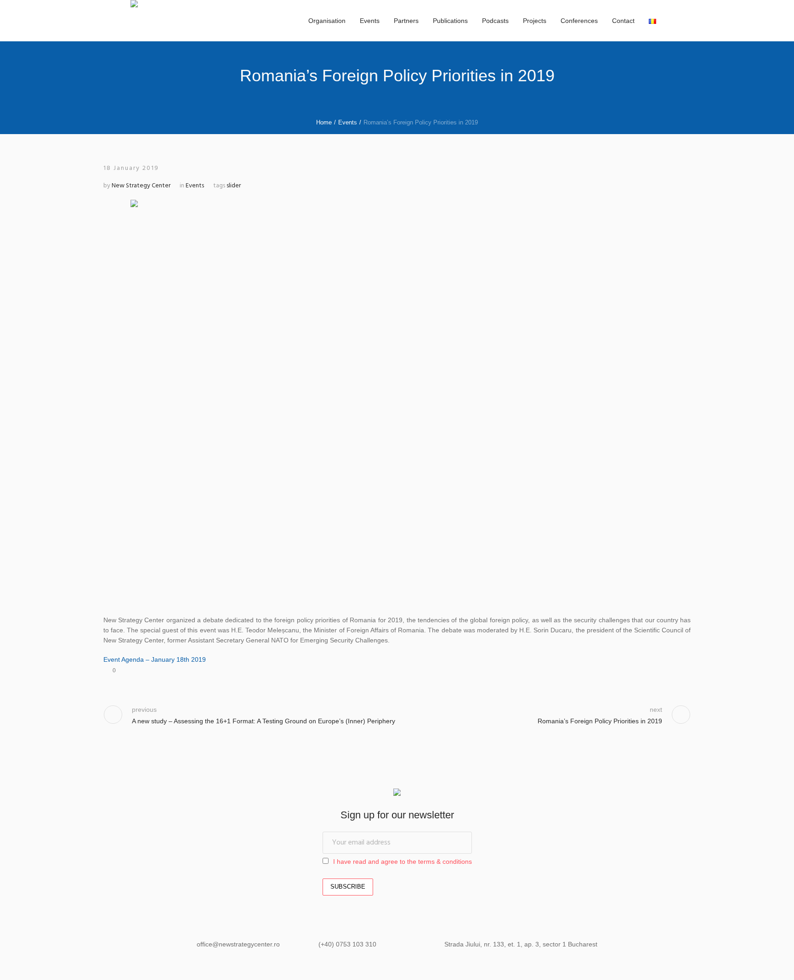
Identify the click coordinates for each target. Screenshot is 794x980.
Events (347, 122)
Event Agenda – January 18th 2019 (154, 659)
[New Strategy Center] (397, 793)
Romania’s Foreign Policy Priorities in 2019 (600, 721)
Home (324, 122)
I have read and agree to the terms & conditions (402, 861)
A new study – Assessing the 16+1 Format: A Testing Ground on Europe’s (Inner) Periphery (263, 721)
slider (234, 185)
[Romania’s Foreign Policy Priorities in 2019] (397, 399)
